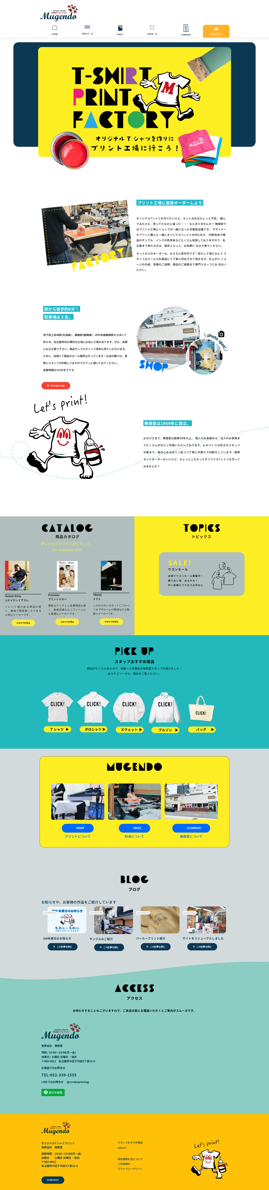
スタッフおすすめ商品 (130, 1142)
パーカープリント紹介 (150, 938)
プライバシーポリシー (130, 1169)
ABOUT (122, 1148)
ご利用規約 (124, 1164)
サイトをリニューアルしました (203, 938)
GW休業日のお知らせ (57, 938)
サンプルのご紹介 (101, 939)
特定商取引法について (130, 1159)
